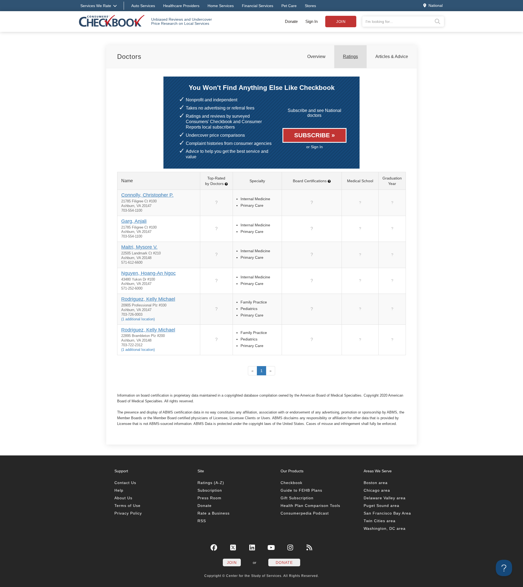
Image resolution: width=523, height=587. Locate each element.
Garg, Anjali (134, 221)
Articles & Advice (391, 56)
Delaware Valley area (385, 498)
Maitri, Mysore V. (139, 247)
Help (118, 490)
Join (340, 21)
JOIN (232, 562)
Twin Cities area (380, 521)
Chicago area (377, 490)
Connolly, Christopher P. (147, 195)
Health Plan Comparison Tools (310, 505)
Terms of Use (127, 505)
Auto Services (143, 6)
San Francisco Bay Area (387, 513)
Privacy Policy (128, 513)
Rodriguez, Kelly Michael (148, 299)
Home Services (221, 6)
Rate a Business (213, 513)
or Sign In (314, 147)
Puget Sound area (381, 505)
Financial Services (257, 6)
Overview (316, 56)
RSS (201, 521)
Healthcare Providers (181, 6)
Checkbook (291, 482)
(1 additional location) (138, 319)
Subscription (209, 490)
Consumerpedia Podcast (305, 513)
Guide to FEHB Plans (301, 490)
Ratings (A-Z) (210, 482)
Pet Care (289, 6)
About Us (123, 498)
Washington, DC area (385, 528)
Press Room (209, 498)
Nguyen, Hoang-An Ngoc (148, 273)
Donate (291, 21)
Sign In (311, 21)
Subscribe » (314, 135)
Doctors (129, 56)
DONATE (284, 562)
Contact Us (125, 482)
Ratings (350, 56)
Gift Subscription (297, 498)
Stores (310, 6)
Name (127, 180)
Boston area (376, 482)
